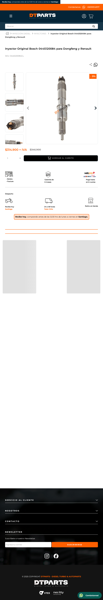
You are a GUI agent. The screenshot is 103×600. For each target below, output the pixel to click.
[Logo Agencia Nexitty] (58, 593)
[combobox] (51, 26)
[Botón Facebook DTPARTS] (56, 556)
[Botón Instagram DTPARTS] (47, 556)
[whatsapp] (96, 65)
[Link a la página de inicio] (7, 33)
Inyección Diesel (21, 33)
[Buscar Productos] (94, 26)
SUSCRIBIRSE (74, 545)
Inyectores (40, 33)
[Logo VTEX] (44, 593)
